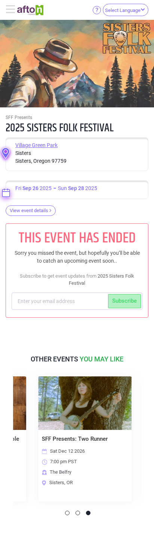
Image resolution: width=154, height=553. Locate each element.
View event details (29, 210)
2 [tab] (78, 513)
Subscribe (124, 300)
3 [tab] (88, 513)
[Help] (97, 9)
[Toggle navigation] (11, 10)
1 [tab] (67, 513)
